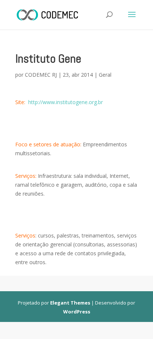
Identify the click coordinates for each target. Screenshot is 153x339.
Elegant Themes (70, 302)
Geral (105, 74)
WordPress (76, 311)
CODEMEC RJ (41, 74)
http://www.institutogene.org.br (65, 102)
